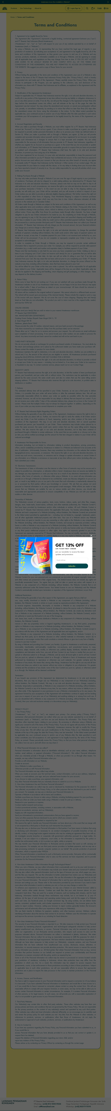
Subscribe (71, 566)
